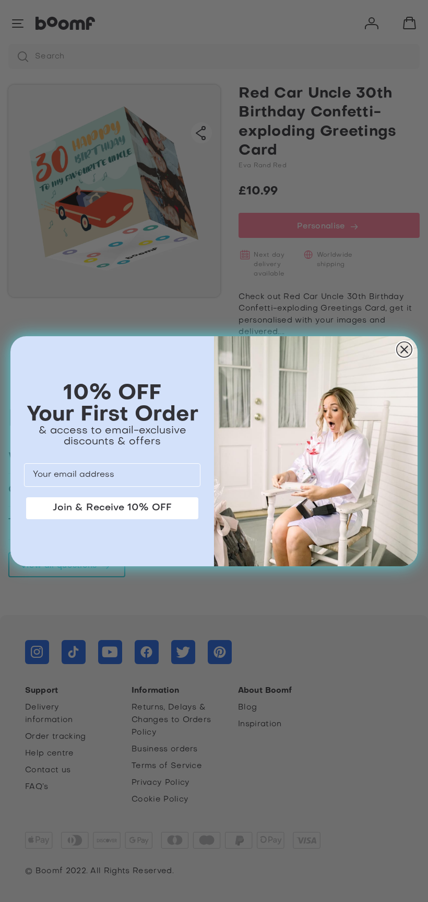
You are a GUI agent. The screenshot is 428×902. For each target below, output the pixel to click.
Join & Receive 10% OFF (112, 508)
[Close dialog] (404, 349)
